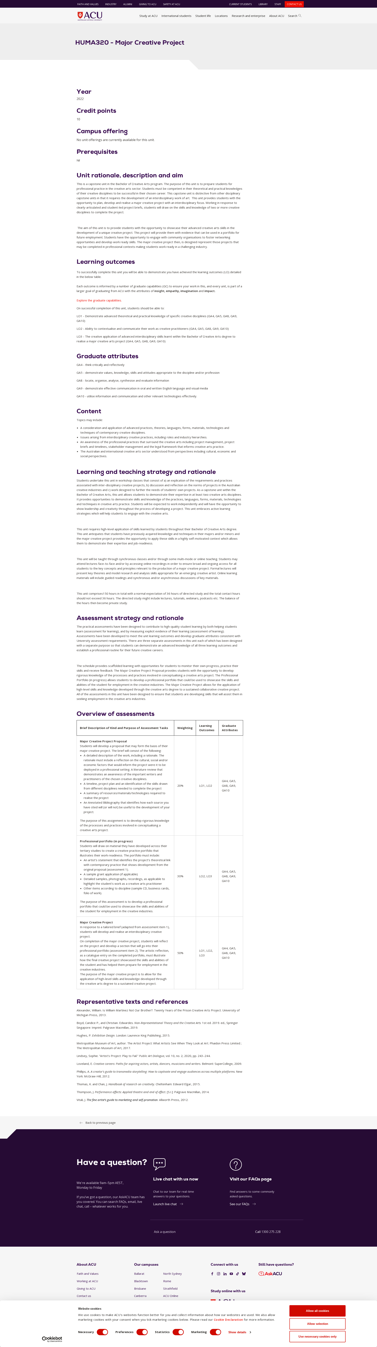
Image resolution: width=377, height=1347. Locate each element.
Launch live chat (165, 1204)
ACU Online (170, 1296)
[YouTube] (231, 1274)
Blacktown (141, 1281)
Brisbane (140, 1288)
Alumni (127, 4)
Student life (203, 16)
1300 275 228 (271, 1232)
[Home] (90, 16)
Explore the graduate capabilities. (99, 300)
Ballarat (139, 1274)
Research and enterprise (248, 16)
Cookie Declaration (228, 1319)
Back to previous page (100, 1122)
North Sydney (172, 1274)
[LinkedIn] (225, 1274)
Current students (240, 4)
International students (176, 16)
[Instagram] (218, 1274)
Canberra (140, 1296)
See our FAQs (239, 1204)
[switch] (142, 1332)
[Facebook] (212, 1274)
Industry (110, 4)
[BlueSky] (244, 1274)
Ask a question (165, 1232)
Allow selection (317, 1323)
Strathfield (170, 1288)
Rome (167, 1281)
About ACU (276, 16)
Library (263, 4)
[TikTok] (237, 1274)
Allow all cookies (317, 1310)
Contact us (294, 4)
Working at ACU (87, 1281)
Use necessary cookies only (317, 1336)
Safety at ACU (171, 4)
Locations (221, 16)
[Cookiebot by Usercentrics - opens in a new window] (52, 1339)
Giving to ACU (147, 4)
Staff (278, 4)
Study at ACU (148, 16)
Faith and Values (87, 4)
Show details (237, 1332)
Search (292, 16)
